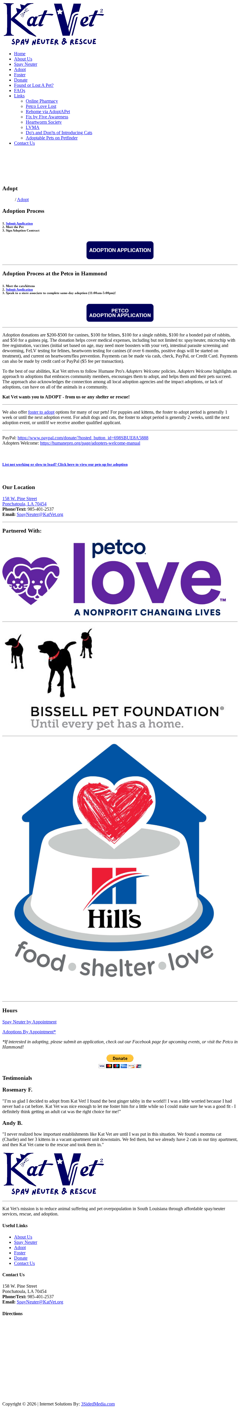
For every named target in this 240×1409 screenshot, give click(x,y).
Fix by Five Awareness (47, 116)
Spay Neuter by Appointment (29, 1021)
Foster (19, 74)
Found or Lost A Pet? (34, 85)
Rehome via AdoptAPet (48, 111)
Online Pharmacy (42, 101)
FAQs (19, 90)
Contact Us (24, 143)
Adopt (20, 69)
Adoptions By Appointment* (29, 1031)
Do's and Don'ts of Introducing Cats (59, 132)
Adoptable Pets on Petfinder (52, 137)
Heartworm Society (44, 122)
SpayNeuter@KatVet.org (40, 514)
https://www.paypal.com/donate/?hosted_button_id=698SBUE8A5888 (83, 437)
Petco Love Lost (41, 106)
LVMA (33, 127)
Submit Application (19, 223)
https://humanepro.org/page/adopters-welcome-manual (90, 443)
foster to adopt (41, 412)
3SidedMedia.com (98, 1403)
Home (19, 53)
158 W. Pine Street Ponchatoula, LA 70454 (24, 501)
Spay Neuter (25, 64)
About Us (23, 58)
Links (19, 95)
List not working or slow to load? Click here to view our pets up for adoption (65, 464)
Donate (21, 79)
